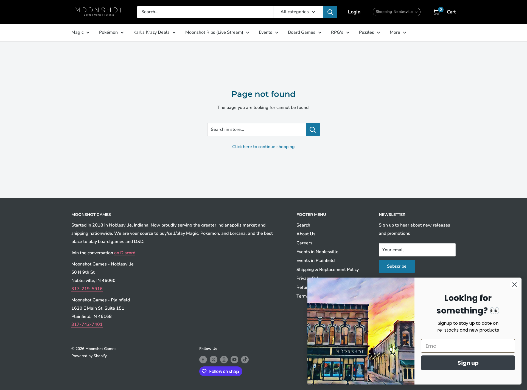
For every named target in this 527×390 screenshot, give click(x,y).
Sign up (468, 363)
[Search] (330, 12)
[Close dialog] (514, 284)
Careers (304, 243)
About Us (305, 234)
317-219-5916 (87, 289)
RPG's (337, 32)
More (395, 32)
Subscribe (397, 266)
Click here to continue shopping (263, 147)
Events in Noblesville (317, 252)
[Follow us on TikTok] (245, 359)
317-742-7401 (87, 324)
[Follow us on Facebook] (203, 359)
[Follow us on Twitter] (213, 359)
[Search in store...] (313, 129)
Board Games (301, 32)
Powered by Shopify (89, 355)
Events (265, 32)
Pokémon (108, 32)
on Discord (124, 253)
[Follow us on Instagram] (224, 359)
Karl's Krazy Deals (151, 32)
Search (303, 225)
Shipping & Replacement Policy (327, 270)
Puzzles (366, 32)
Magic (77, 32)
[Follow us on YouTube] (234, 359)
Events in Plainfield (315, 261)
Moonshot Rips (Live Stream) (214, 32)
